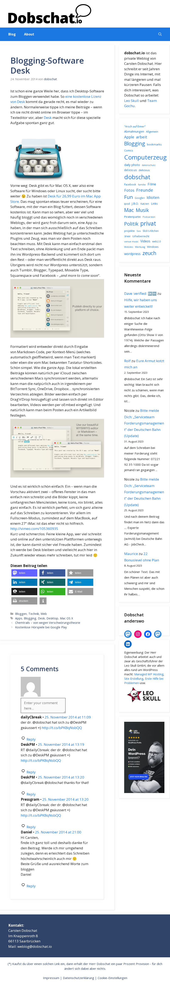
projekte (129, 231)
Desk (48, 117)
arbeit (141, 136)
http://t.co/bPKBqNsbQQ (62, 727)
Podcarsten (149, 216)
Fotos (129, 190)
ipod (127, 204)
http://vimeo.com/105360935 (34, 528)
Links (154, 204)
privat (148, 223)
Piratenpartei (132, 217)
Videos (145, 241)
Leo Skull (131, 100)
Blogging (30, 618)
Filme (152, 184)
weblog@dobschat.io (34, 946)
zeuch (149, 252)
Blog (12, 34)
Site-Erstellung (133, 679)
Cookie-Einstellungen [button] (112, 978)
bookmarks (154, 144)
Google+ (140, 197)
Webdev (128, 246)
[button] (160, 34)
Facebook (130, 184)
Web (44, 614)
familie (142, 184)
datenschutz (148, 165)
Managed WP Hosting (148, 674)
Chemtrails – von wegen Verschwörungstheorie (47, 623)
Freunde (144, 190)
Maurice (131, 553)
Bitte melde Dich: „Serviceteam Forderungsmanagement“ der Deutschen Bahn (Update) (144, 423)
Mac (129, 210)
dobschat (137, 177)
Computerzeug (145, 157)
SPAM (127, 236)
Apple (129, 136)
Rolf (127, 360)
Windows (153, 247)
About (29, 34)
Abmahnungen (134, 131)
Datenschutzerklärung (78, 978)
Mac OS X (66, 618)
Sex (139, 230)
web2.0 (156, 241)
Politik (131, 223)
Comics (128, 150)
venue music (131, 241)
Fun (128, 196)
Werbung (140, 246)
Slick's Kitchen (151, 231)
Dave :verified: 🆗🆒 (140, 293)
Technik (33, 614)
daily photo (132, 165)
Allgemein (152, 131)
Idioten (153, 197)
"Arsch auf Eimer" (135, 126)
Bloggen (21, 614)
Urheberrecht (140, 236)
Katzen (145, 204)
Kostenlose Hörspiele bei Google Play (41, 627)
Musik (142, 210)
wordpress (132, 253)
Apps (18, 618)
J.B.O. (135, 204)
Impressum (51, 978)
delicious (144, 170)
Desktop (52, 618)
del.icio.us (130, 170)
